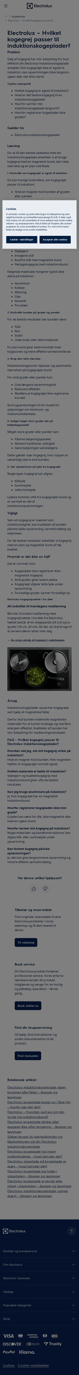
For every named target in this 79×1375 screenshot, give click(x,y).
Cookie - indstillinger (21, 239)
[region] (39, 224)
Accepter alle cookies (55, 239)
